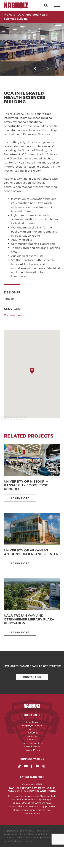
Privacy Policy (32, 750)
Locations (32, 722)
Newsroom (32, 736)
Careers (32, 729)
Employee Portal (32, 725)
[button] (35, 68)
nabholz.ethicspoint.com (21, 837)
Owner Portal (32, 746)
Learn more (20, 498)
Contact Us (32, 677)
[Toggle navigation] (55, 5)
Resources (32, 732)
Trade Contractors (32, 743)
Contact (32, 739)
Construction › (13, 315)
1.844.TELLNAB (50, 834)
